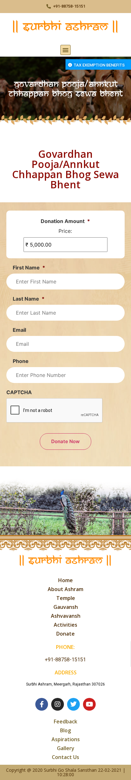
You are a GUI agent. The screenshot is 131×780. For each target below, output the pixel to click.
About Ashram (65, 589)
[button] (65, 50)
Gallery (65, 748)
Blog (65, 730)
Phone (21, 361)
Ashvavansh (65, 615)
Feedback (65, 721)
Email (19, 330)
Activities (65, 624)
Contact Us (65, 757)
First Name (29, 267)
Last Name (29, 299)
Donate (65, 633)
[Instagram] (57, 704)
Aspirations (66, 739)
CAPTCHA (19, 392)
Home (65, 580)
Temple (65, 598)
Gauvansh (65, 606)
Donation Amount (65, 221)
